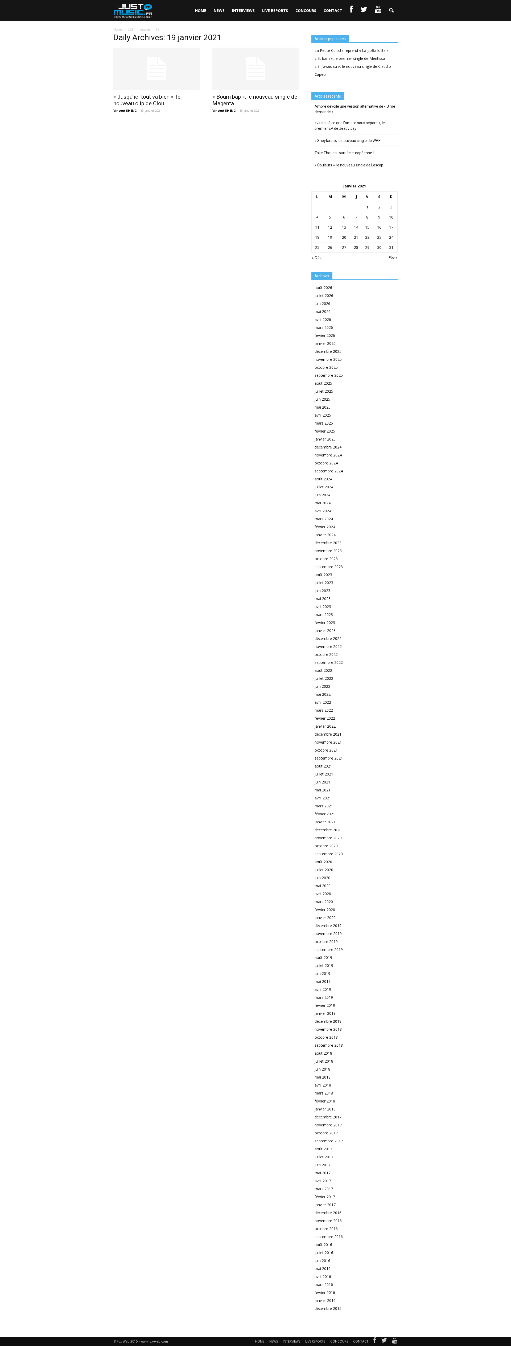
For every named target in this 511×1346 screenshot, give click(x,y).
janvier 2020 (325, 917)
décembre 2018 (328, 1021)
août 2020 (323, 861)
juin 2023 (322, 590)
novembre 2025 (328, 359)
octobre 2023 (326, 558)
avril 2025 (323, 415)
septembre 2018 (329, 1045)
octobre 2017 (326, 1132)
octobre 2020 (326, 845)
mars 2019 (324, 997)
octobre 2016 (326, 1228)
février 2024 (325, 526)
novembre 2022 (328, 646)
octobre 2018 (326, 1037)
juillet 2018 (324, 1061)
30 (379, 247)
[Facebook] (374, 1341)
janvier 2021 (325, 821)
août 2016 (323, 1244)
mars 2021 (324, 805)
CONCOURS (305, 10)
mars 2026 (324, 327)
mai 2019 (323, 981)
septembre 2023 (329, 566)
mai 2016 (323, 1268)
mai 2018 (323, 1077)
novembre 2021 (328, 742)
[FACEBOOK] (351, 10)
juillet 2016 (324, 1252)
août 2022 (323, 670)
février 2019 (325, 1005)
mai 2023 (323, 598)
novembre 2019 (328, 933)
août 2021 (323, 766)
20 (344, 237)
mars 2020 (324, 901)
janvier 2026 (325, 343)
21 (356, 237)
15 (367, 227)
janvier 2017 (325, 1204)
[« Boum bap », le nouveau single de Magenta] (255, 69)
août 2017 (323, 1148)
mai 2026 (323, 311)
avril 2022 (323, 702)
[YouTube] (395, 1341)
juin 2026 (322, 303)
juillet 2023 (324, 582)
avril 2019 (323, 989)
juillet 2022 (324, 678)
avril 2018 (323, 1085)
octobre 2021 (326, 750)
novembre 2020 (328, 837)
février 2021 (325, 813)
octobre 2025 (326, 367)
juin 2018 (322, 1069)
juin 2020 (322, 877)
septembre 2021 (329, 758)
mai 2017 (323, 1172)
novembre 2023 (328, 550)
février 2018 (325, 1101)
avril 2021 (323, 797)
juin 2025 (322, 399)
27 (344, 247)
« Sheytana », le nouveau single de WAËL (348, 141)
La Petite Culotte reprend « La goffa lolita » (352, 50)
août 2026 (323, 287)
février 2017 (325, 1196)
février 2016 (325, 1292)
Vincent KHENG (125, 110)
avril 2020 (323, 893)
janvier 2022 (325, 726)
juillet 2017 (324, 1156)
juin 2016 (322, 1260)
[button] (391, 10)
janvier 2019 (325, 1013)
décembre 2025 (328, 351)
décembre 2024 (328, 447)
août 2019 (323, 957)
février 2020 (325, 909)
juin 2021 (322, 782)
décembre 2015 (328, 1308)
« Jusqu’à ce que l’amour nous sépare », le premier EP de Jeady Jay (350, 126)
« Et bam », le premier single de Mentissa (350, 58)
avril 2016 (323, 1276)
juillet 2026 (324, 295)
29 (367, 247)
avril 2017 (323, 1180)
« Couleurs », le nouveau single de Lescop (349, 165)
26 (330, 247)
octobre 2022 (326, 654)
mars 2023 (324, 614)
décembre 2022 (328, 638)
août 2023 (323, 574)
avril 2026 (323, 319)
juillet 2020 (324, 869)
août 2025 (323, 383)
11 (317, 227)
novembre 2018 (328, 1029)
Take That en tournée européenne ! (344, 153)
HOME (200, 10)
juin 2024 (322, 494)
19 (330, 237)
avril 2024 (323, 510)
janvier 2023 (325, 630)
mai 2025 (323, 407)
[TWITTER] (364, 10)
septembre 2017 (329, 1140)
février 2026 (325, 335)
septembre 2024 (329, 470)
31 (391, 247)
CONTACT (333, 10)
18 (317, 237)
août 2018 (323, 1053)
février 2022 (325, 718)
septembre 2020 (329, 853)
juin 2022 (322, 686)
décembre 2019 (328, 925)
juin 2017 (322, 1164)
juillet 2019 (324, 965)
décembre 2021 (328, 734)
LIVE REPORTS (275, 10)
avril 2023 (323, 606)
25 (317, 247)
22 (367, 237)
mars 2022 (324, 710)
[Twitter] (384, 1341)
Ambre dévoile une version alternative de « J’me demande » (355, 109)
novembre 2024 (328, 455)
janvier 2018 (325, 1109)
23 (379, 237)
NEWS (219, 10)
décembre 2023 (328, 542)
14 (356, 227)
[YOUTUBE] (378, 10)
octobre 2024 (326, 463)
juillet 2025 (324, 391)
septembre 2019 (329, 949)
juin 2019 (322, 973)
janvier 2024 (325, 534)
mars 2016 (324, 1284)
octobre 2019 (326, 941)
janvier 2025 (325, 439)
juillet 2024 (324, 486)
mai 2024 (323, 502)
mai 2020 (323, 885)
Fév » (393, 257)
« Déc (317, 257)
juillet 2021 (324, 774)
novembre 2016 (328, 1220)
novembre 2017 (328, 1124)
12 (330, 227)
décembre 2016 (328, 1212)
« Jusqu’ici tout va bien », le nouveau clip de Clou (146, 100)
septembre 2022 (329, 662)
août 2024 (323, 478)
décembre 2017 (328, 1116)
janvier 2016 (325, 1300)
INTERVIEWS (243, 10)
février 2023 (325, 622)
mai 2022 (323, 694)
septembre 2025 (329, 375)
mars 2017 (324, 1188)
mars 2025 (324, 423)
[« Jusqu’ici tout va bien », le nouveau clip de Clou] (156, 69)
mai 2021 (323, 789)
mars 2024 (324, 518)
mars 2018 (324, 1093)
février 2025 (325, 431)
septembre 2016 (329, 1236)
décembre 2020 (328, 829)
